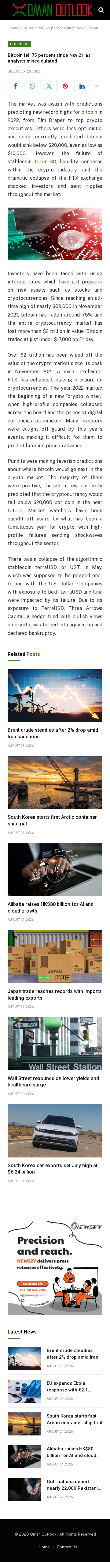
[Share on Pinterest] (65, 86)
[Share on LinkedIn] (82, 86)
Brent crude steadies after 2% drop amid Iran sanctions (72, 1357)
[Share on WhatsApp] (32, 86)
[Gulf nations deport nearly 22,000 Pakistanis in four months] (24, 1489)
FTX (12, 380)
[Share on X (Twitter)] (49, 86)
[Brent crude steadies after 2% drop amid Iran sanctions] (55, 695)
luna (97, 592)
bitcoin (89, 112)
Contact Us (67, 1547)
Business (19, 44)
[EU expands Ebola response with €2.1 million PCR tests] (24, 1391)
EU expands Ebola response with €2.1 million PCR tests (67, 1390)
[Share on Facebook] (15, 86)
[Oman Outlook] (53, 9)
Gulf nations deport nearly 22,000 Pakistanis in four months (73, 1488)
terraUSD (45, 161)
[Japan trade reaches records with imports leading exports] (55, 956)
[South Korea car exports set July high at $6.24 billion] (55, 1130)
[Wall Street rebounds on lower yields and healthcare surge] (55, 1043)
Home (13, 28)
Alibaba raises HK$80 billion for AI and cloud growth (71, 1455)
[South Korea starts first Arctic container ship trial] (55, 782)
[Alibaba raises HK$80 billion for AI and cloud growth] (55, 869)
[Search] (100, 10)
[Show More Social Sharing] (96, 86)
